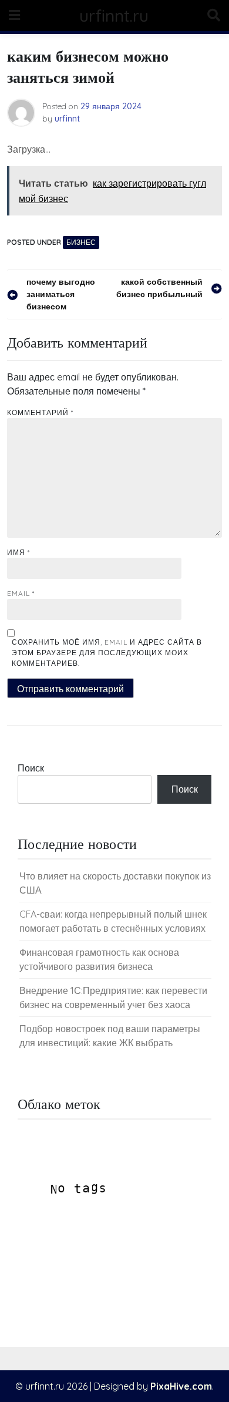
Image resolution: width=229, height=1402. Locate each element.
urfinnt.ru (114, 15)
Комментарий (40, 412)
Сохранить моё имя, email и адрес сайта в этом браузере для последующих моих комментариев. (107, 653)
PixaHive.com (181, 1386)
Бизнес (81, 242)
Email (21, 593)
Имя (18, 552)
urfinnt (67, 118)
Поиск (31, 768)
